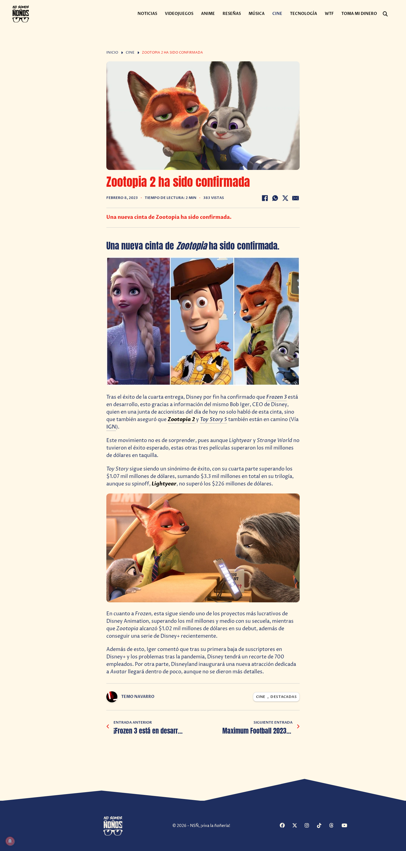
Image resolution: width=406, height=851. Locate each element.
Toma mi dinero (359, 13)
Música (257, 13)
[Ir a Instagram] (310, 826)
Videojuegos (179, 13)
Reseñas (232, 13)
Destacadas (283, 697)
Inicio (112, 52)
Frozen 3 (276, 397)
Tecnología (303, 13)
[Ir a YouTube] (347, 826)
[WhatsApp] (275, 198)
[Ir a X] (297, 826)
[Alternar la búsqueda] (385, 14)
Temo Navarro (137, 696)
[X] (285, 198)
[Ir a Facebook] (285, 826)
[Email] (295, 198)
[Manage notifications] (10, 841)
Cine (277, 13)
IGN (111, 427)
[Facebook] (265, 198)
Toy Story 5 (213, 419)
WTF (329, 13)
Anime (208, 13)
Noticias (147, 13)
